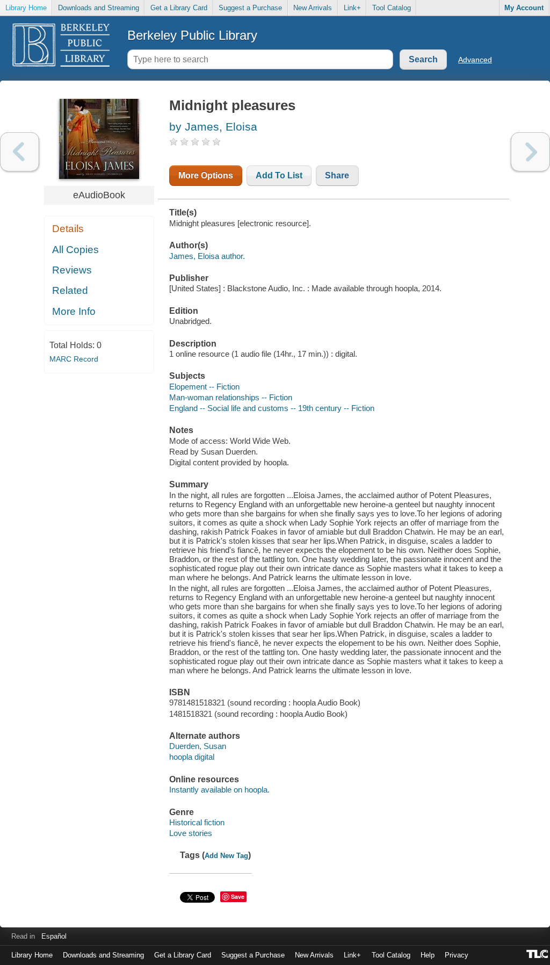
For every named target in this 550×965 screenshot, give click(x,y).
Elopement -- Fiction (204, 386)
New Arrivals (312, 8)
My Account (524, 8)
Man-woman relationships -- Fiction (230, 397)
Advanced (475, 59)
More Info (74, 311)
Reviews (72, 270)
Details (68, 228)
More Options (205, 175)
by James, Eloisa (213, 126)
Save (237, 896)
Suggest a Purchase (250, 8)
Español (54, 936)
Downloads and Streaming (98, 8)
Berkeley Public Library (192, 35)
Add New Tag (226, 856)
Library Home (26, 8)
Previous (19, 151)
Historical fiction (197, 822)
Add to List (279, 175)
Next (530, 151)
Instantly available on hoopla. (219, 789)
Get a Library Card (178, 8)
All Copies (75, 249)
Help (428, 955)
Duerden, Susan (197, 746)
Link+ (352, 8)
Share (337, 175)
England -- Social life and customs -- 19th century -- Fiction (271, 408)
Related (70, 290)
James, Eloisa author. (207, 256)
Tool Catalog (391, 8)
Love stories (190, 833)
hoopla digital (191, 756)
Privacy (456, 955)
